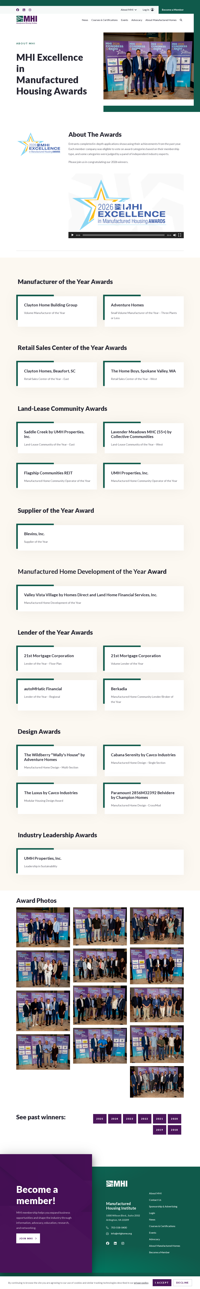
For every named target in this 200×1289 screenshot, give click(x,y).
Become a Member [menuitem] (173, 9)
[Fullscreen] (179, 235)
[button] (135, 9)
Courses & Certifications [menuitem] (104, 19)
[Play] (72, 235)
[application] (126, 205)
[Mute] (174, 235)
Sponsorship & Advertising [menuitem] (163, 1206)
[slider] (124, 235)
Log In (146, 9)
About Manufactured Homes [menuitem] (161, 19)
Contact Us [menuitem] (155, 1200)
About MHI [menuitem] (127, 9)
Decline (182, 1282)
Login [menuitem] (152, 1213)
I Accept (162, 1282)
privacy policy (141, 1282)
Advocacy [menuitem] (136, 19)
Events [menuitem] (124, 19)
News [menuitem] (85, 19)
